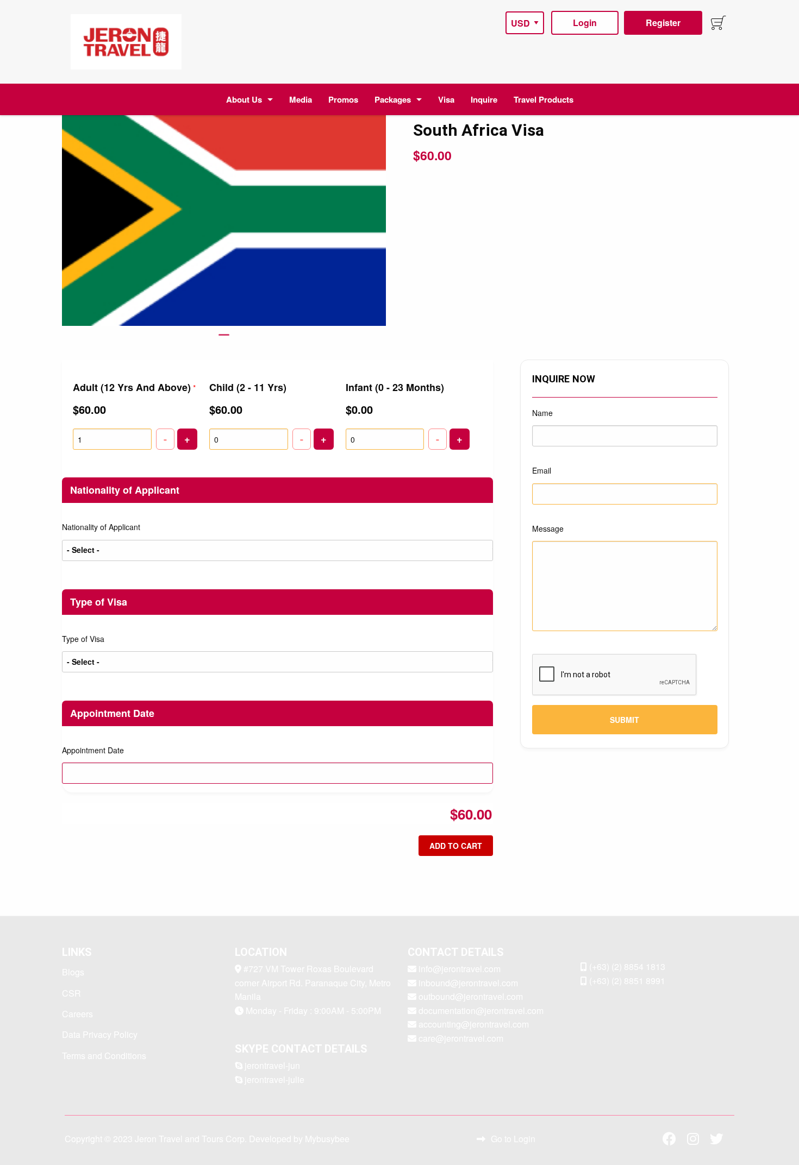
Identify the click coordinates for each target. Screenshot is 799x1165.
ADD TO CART (455, 845)
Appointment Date (93, 750)
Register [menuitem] (663, 22)
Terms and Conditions (104, 1055)
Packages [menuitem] (392, 99)
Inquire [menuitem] (484, 99)
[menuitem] (126, 41)
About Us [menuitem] (244, 99)
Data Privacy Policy (100, 1034)
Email (541, 470)
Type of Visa (83, 638)
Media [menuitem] (300, 99)
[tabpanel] (224, 213)
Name (542, 412)
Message (548, 528)
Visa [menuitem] (446, 99)
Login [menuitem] (585, 22)
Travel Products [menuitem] (543, 99)
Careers (77, 1013)
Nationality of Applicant (101, 526)
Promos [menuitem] (343, 99)
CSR (71, 993)
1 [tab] (224, 339)
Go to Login (513, 1138)
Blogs (73, 972)
